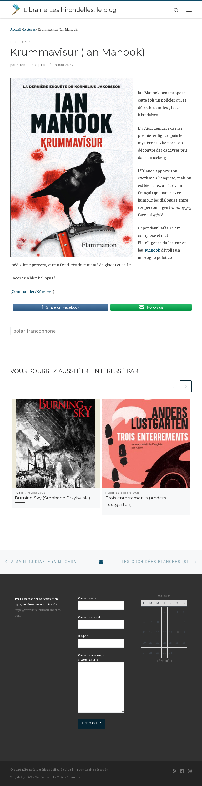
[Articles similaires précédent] (173, 386)
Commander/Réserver (32, 291)
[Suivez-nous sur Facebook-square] (182, 771)
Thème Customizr (69, 777)
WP (30, 777)
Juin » (168, 660)
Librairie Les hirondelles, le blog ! (47, 769)
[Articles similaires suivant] (186, 386)
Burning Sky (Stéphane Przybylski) (52, 497)
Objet (83, 636)
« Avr (160, 660)
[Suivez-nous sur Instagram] (190, 771)
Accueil (15, 29)
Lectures (29, 29)
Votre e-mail (89, 617)
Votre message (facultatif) (91, 657)
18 (177, 632)
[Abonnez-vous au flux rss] (174, 771)
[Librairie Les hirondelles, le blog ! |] (16, 9)
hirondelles (26, 65)
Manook (152, 250)
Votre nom (87, 598)
